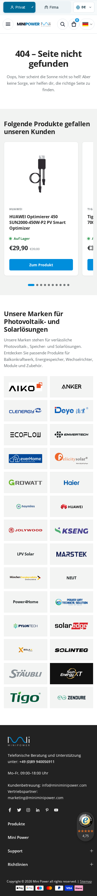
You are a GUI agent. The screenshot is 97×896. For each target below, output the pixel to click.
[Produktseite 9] (64, 285)
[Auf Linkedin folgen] (37, 810)
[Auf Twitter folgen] (19, 810)
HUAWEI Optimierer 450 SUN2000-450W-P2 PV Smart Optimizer (37, 222)
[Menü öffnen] (8, 24)
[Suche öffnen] (62, 24)
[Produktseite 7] (57, 285)
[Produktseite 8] (60, 285)
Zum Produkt (41, 264)
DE (86, 24)
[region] (48, 208)
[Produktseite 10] (68, 285)
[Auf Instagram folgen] (28, 810)
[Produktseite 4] (45, 285)
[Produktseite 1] (31, 285)
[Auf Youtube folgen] (56, 810)
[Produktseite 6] (53, 285)
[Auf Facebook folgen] (10, 810)
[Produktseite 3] (41, 285)
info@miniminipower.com (64, 785)
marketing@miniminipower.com (35, 797)
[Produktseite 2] (37, 285)
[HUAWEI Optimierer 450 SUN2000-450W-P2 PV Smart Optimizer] (41, 172)
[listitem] (25, 386)
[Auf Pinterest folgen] (47, 810)
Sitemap (86, 881)
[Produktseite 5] (49, 285)
